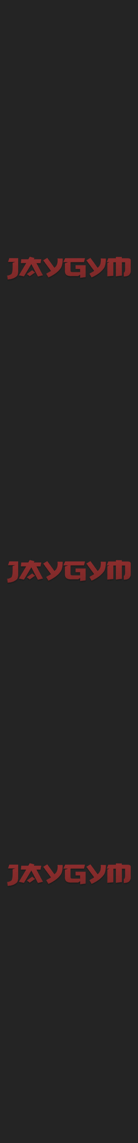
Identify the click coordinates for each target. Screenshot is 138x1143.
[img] (29, 13)
